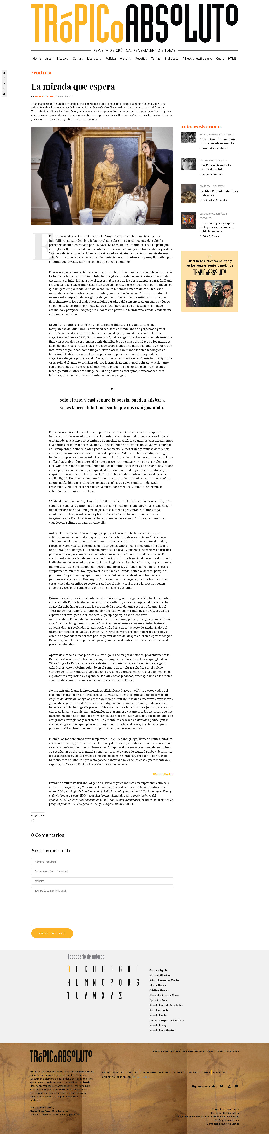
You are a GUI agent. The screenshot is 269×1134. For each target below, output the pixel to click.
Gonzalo (159, 970)
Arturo (164, 980)
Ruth (158, 1010)
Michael (159, 975)
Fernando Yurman (44, 96)
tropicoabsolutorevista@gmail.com (60, 1114)
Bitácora (214, 134)
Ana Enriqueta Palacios (215, 148)
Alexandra (164, 995)
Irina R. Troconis (212, 236)
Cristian (159, 990)
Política (205, 186)
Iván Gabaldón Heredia (215, 200)
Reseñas (220, 213)
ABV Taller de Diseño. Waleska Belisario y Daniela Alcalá (208, 1116)
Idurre (157, 985)
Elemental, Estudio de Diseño (223, 1123)
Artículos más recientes (201, 127)
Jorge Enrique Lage (213, 174)
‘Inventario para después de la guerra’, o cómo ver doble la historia (217, 227)
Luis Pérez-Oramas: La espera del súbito (215, 167)
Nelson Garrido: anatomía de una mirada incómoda (218, 141)
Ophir (158, 1000)
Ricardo (166, 1005)
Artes (203, 134)
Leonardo (166, 1020)
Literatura (207, 160)
